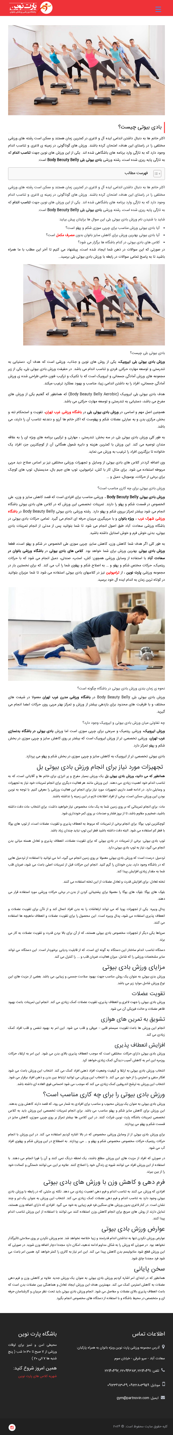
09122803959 (139, 1385)
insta (12, 1427)
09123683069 (117, 1385)
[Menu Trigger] (158, 9)
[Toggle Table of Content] (155, 173)
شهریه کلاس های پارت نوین (37, 1376)
